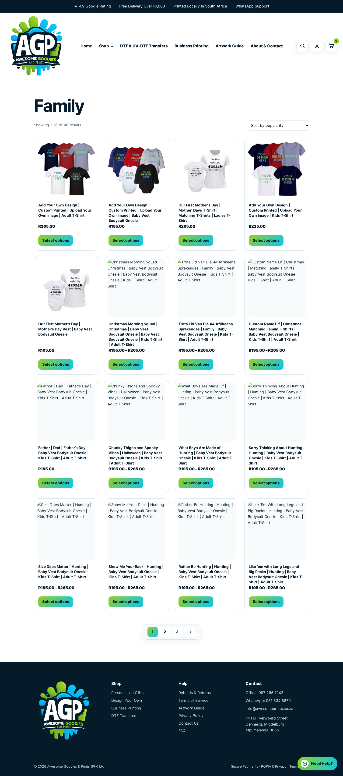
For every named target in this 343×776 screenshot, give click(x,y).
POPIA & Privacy (274, 766)
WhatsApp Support (252, 6)
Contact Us (188, 723)
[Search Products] (302, 46)
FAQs (182, 730)
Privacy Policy (190, 715)
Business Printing (192, 45)
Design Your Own (126, 700)
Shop (104, 45)
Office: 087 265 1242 (264, 692)
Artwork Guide (230, 45)
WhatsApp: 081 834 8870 (268, 700)
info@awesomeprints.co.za (269, 708)
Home (86, 45)
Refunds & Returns (194, 692)
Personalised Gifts (127, 692)
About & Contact (267, 45)
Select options (55, 240)
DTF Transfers (123, 715)
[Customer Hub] (317, 46)
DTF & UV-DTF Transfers (144, 45)
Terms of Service (193, 700)
